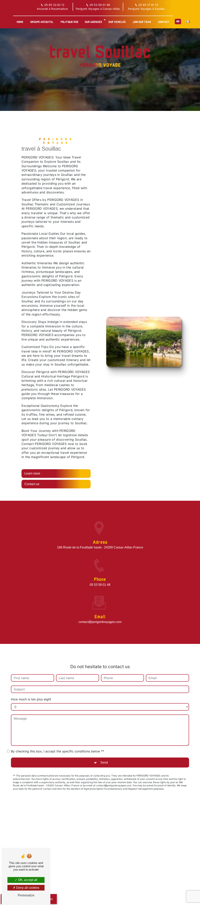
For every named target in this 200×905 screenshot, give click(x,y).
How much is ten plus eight (31, 699)
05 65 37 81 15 (148, 4)
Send (104, 762)
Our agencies (93, 22)
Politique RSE (69, 22)
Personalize (26, 895)
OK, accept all (27, 880)
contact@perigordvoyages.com (100, 622)
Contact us (31, 484)
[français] (188, 21)
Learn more (32, 473)
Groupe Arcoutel (42, 22)
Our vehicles (117, 22)
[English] (178, 21)
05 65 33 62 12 (54, 4)
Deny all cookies (27, 887)
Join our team (142, 22)
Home (20, 22)
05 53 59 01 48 (100, 4)
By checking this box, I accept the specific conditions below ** (57, 751)
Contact (163, 22)
